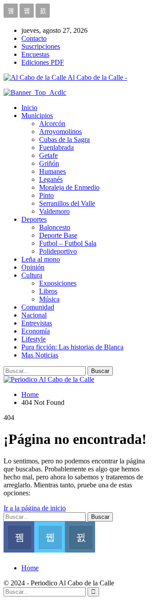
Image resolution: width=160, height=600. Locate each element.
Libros (48, 291)
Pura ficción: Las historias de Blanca (72, 347)
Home (30, 568)
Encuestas (35, 54)
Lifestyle (33, 339)
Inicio (29, 107)
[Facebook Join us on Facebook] (19, 536)
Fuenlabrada (56, 147)
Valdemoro (54, 211)
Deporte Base (58, 235)
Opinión (32, 267)
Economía (35, 331)
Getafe (48, 155)
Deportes (34, 219)
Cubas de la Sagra (64, 139)
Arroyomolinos (60, 131)
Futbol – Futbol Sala (67, 243)
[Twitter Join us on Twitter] (49, 536)
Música (49, 299)
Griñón (49, 163)
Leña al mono (40, 259)
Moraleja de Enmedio (69, 187)
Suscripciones (40, 46)
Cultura (31, 275)
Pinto (46, 195)
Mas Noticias (39, 355)
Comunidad (37, 307)
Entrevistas (36, 323)
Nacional (34, 315)
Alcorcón (52, 123)
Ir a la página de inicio (35, 508)
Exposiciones (57, 283)
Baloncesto (54, 227)
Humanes (52, 171)
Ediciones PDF (42, 62)
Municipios (37, 115)
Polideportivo (58, 251)
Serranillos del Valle (67, 203)
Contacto (34, 38)
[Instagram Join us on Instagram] (80, 536)
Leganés (51, 179)
